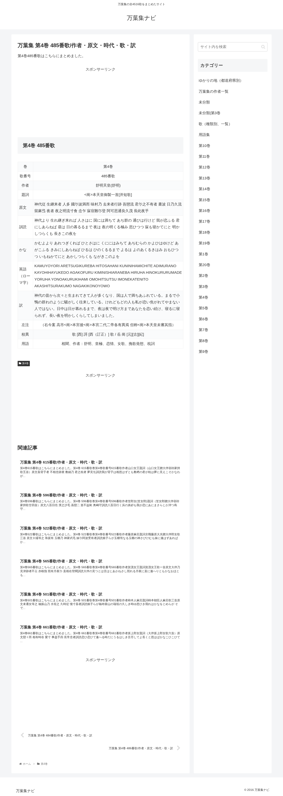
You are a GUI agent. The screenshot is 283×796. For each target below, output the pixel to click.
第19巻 (204, 243)
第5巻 (203, 308)
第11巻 (204, 156)
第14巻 (204, 189)
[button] (263, 46)
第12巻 (204, 167)
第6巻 (203, 319)
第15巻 (204, 200)
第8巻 (203, 341)
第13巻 (204, 178)
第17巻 (204, 221)
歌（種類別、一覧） (215, 124)
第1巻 (203, 254)
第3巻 (203, 287)
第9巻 (203, 351)
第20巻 (204, 265)
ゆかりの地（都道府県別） (221, 80)
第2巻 (203, 276)
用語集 (204, 135)
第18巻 (204, 232)
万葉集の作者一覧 (214, 91)
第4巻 (25, 363)
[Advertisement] (59, 102)
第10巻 (204, 146)
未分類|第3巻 (209, 113)
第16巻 (204, 211)
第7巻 (203, 330)
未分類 (204, 102)
